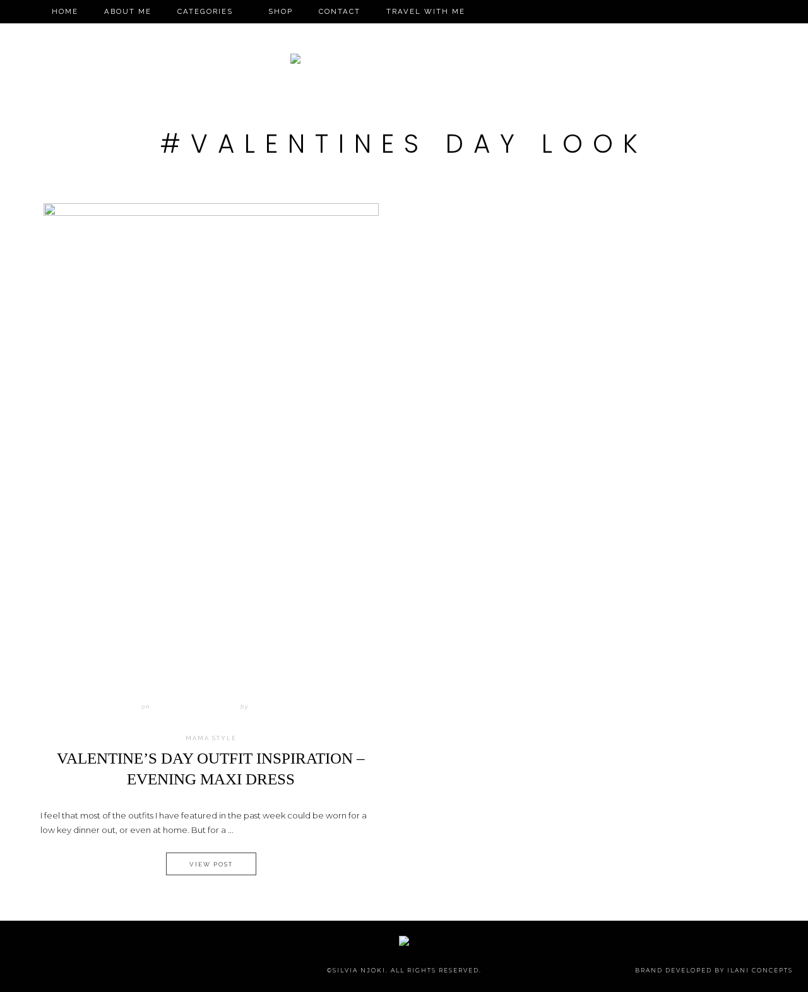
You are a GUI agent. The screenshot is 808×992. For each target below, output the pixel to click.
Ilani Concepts (760, 970)
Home (65, 11)
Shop (280, 11)
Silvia (263, 706)
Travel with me (425, 11)
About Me (128, 11)
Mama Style (211, 738)
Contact (339, 11)
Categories (205, 11)
